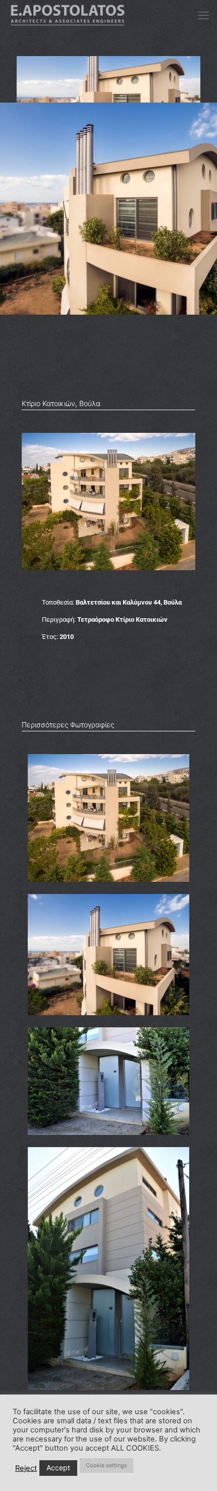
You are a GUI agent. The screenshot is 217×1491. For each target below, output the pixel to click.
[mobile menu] (203, 15)
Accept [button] (58, 1467)
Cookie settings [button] (106, 1465)
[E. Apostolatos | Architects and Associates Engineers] (67, 15)
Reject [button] (26, 1468)
